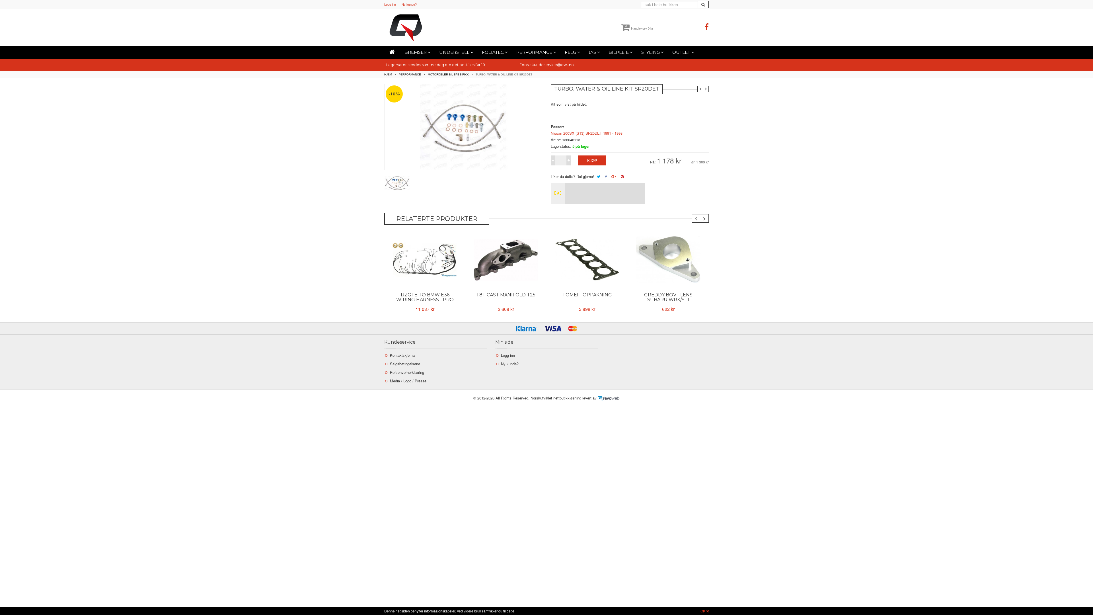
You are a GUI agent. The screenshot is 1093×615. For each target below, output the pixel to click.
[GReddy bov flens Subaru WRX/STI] (668, 259)
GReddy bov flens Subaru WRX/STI (668, 297)
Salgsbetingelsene (405, 363)
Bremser (416, 52)
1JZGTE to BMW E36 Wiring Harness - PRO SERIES (425, 299)
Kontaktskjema (402, 355)
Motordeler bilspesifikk (448, 74)
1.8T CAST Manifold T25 (506, 295)
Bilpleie (619, 52)
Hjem (388, 74)
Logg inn (390, 4)
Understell (455, 52)
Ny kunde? (409, 4)
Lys (593, 52)
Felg (571, 52)
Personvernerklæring (407, 372)
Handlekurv (639, 28)
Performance (534, 52)
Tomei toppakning (587, 295)
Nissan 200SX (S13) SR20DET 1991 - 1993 (586, 133)
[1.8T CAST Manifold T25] (505, 259)
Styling (651, 52)
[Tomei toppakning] (587, 259)
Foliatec (493, 52)
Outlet (681, 52)
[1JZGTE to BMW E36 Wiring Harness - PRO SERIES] (424, 259)
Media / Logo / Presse (408, 381)
